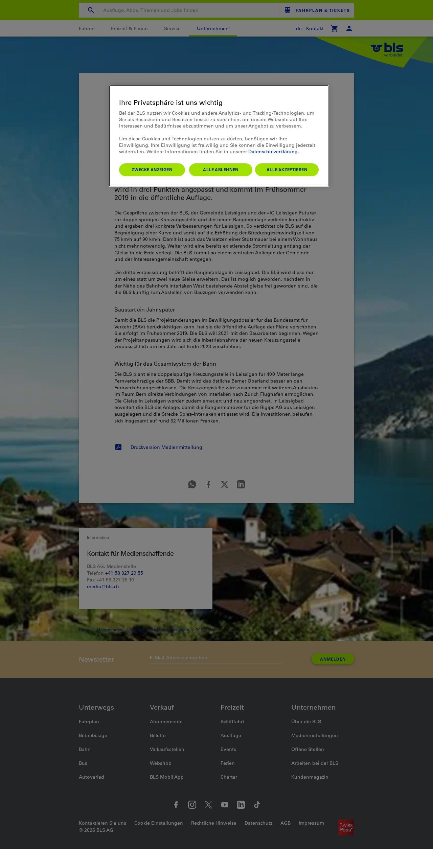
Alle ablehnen (220, 169)
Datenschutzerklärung (273, 151)
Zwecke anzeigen (152, 169)
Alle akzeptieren (287, 169)
